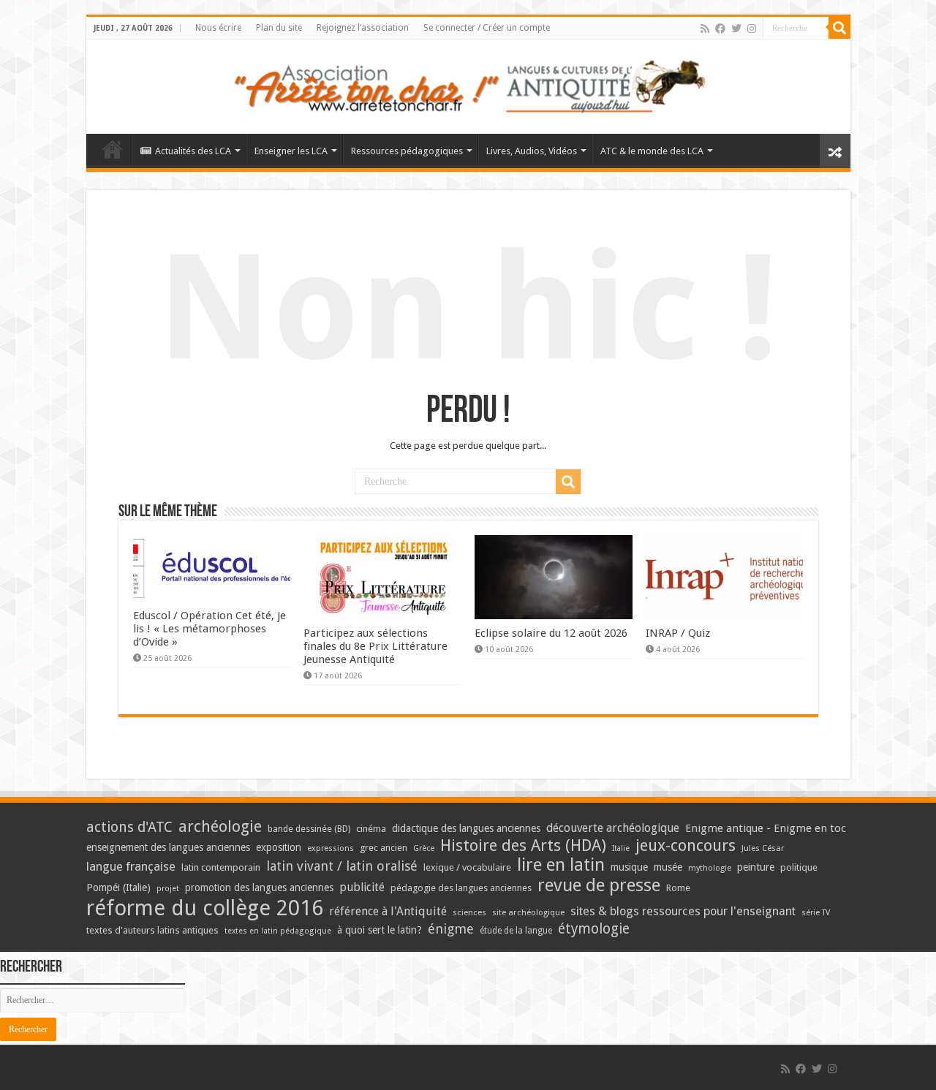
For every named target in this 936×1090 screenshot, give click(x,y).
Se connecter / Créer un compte (486, 28)
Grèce (423, 848)
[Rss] (705, 28)
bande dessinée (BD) (309, 829)
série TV (815, 912)
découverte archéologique (612, 828)
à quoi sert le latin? (379, 930)
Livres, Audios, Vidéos (531, 150)
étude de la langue (516, 931)
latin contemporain (220, 867)
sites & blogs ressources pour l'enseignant (683, 911)
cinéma (371, 828)
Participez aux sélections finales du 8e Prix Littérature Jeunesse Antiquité (375, 646)
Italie (621, 848)
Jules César (763, 848)
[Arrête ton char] (468, 84)
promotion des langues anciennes (259, 887)
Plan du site (279, 28)
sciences (469, 912)
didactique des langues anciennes (466, 828)
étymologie (594, 928)
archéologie (220, 826)
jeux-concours (685, 845)
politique (799, 867)
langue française (131, 866)
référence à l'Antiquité (388, 911)
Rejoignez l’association (363, 28)
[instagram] (752, 28)
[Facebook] (720, 28)
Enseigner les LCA (291, 150)
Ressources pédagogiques (407, 150)
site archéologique (528, 912)
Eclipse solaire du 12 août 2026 (551, 633)
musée (668, 867)
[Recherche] (839, 28)
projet (167, 888)
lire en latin (561, 865)
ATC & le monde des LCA (651, 150)
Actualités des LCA (193, 150)
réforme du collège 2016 (204, 908)
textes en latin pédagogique (277, 931)
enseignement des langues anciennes (168, 847)
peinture (755, 867)
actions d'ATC (129, 827)
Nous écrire (218, 28)
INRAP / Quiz (678, 633)
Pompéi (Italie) (118, 887)
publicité (362, 887)
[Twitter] (736, 28)
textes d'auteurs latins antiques (152, 930)
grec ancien (383, 847)
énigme (451, 928)
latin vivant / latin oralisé (342, 866)
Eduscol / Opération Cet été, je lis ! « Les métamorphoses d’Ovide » (209, 628)
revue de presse (598, 885)
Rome (678, 887)
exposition (278, 847)
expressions (330, 848)
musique (629, 867)
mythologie (709, 868)
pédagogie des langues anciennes (461, 887)
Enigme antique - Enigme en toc (765, 828)
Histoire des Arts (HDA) (523, 845)
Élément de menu (113, 149)
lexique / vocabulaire (467, 867)
